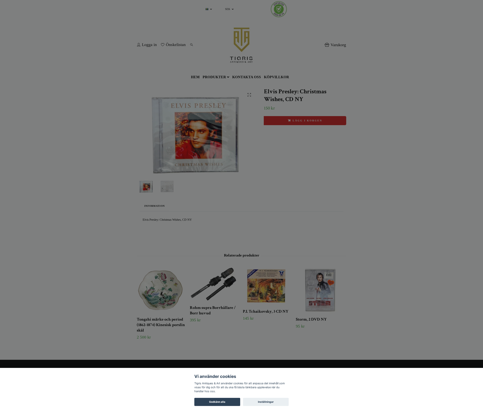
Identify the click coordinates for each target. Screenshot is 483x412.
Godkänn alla (217, 401)
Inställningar (266, 401)
